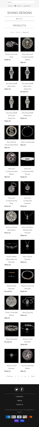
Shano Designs (19, 12)
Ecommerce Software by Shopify (25, 411)
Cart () (19, 6)
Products (19, 25)
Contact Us (19, 404)
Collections (19, 396)
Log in (10, 6)
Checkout (27, 6)
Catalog (19, 400)
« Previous (9, 376)
